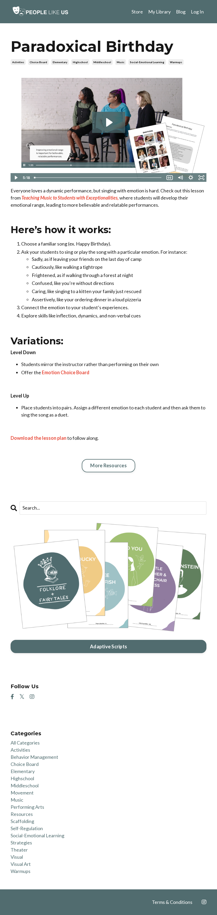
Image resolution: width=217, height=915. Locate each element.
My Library (159, 12)
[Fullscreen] (201, 177)
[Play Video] (15, 177)
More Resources (108, 465)
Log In (197, 12)
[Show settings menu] (191, 177)
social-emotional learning (147, 62)
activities (18, 62)
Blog (181, 12)
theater (19, 850)
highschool (80, 62)
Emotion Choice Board (65, 372)
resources (22, 814)
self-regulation (27, 828)
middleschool (102, 62)
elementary (60, 62)
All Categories (25, 743)
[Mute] (180, 177)
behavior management (34, 757)
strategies (21, 842)
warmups (176, 62)
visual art (21, 864)
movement (22, 793)
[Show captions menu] (169, 177)
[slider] (98, 177)
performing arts (27, 807)
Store (137, 12)
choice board (38, 62)
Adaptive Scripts (108, 646)
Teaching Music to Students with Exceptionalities (69, 198)
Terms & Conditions (172, 902)
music (120, 62)
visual (17, 857)
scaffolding (22, 821)
